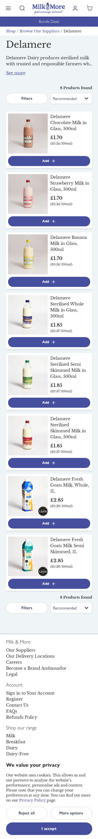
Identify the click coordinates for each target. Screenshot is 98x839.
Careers (14, 662)
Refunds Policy (21, 717)
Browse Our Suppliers (40, 31)
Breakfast (15, 741)
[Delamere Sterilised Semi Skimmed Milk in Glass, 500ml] (28, 374)
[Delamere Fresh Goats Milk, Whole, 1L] (28, 495)
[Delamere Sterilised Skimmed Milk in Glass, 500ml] (28, 435)
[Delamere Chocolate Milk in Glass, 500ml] (28, 133)
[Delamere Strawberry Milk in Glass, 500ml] (28, 193)
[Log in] (75, 8)
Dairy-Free (17, 753)
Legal (11, 674)
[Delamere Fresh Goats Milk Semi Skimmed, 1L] (28, 555)
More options (71, 813)
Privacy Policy (32, 800)
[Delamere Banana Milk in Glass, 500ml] (28, 253)
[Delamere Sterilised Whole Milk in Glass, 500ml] (28, 314)
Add (45, 161)
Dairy (12, 747)
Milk (10, 735)
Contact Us (17, 705)
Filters (26, 98)
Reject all (27, 813)
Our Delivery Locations (30, 656)
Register (14, 699)
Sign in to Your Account (30, 693)
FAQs (11, 711)
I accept (49, 828)
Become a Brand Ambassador (36, 668)
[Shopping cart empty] (89, 8)
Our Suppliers (20, 650)
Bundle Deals (49, 21)
